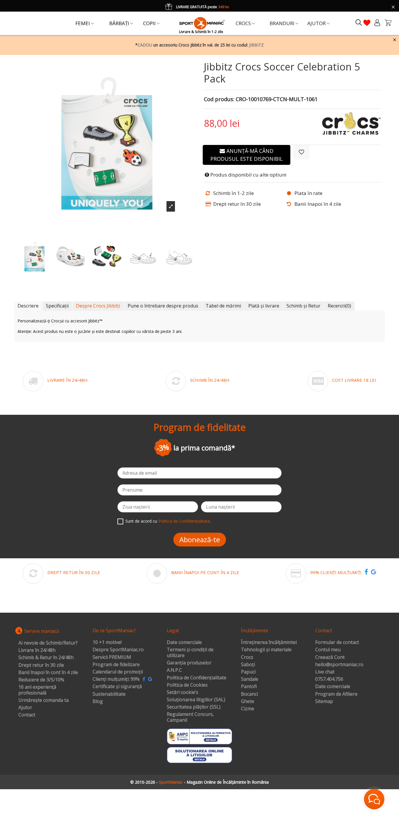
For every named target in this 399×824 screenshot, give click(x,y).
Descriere (28, 306)
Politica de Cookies (187, 685)
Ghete (247, 701)
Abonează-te (199, 539)
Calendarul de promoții (118, 672)
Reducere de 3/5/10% (41, 680)
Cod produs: (219, 99)
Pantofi (249, 687)
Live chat (324, 672)
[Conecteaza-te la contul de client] (377, 22)
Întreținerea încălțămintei (269, 642)
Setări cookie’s (182, 692)
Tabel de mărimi (223, 306)
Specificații (57, 306)
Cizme (247, 709)
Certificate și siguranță (117, 687)
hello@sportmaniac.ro (339, 665)
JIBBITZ (256, 45)
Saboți (248, 665)
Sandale (249, 679)
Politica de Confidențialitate (184, 521)
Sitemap (324, 701)
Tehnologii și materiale (266, 650)
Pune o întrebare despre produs (163, 306)
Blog (98, 701)
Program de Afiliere (336, 694)
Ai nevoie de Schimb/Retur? (48, 643)
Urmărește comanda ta (43, 700)
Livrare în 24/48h (36, 650)
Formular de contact (337, 642)
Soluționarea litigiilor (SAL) (196, 700)
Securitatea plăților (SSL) (194, 707)
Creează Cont (330, 657)
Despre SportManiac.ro (118, 650)
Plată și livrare (263, 306)
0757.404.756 (329, 679)
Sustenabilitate (109, 694)
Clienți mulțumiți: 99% (116, 679)
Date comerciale (184, 642)
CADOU (145, 45)
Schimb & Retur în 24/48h (46, 658)
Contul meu (328, 650)
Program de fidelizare (116, 665)
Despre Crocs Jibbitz (98, 306)
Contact (26, 715)
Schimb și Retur (303, 306)
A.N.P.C (174, 670)
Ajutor (25, 708)
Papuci (248, 672)
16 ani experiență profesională (37, 690)
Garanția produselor (189, 663)
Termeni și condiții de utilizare (190, 652)
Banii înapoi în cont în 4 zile (48, 673)
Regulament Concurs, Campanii (190, 717)
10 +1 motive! (107, 642)
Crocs (247, 657)
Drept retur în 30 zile (41, 665)
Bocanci (249, 694)
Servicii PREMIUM (112, 657)
